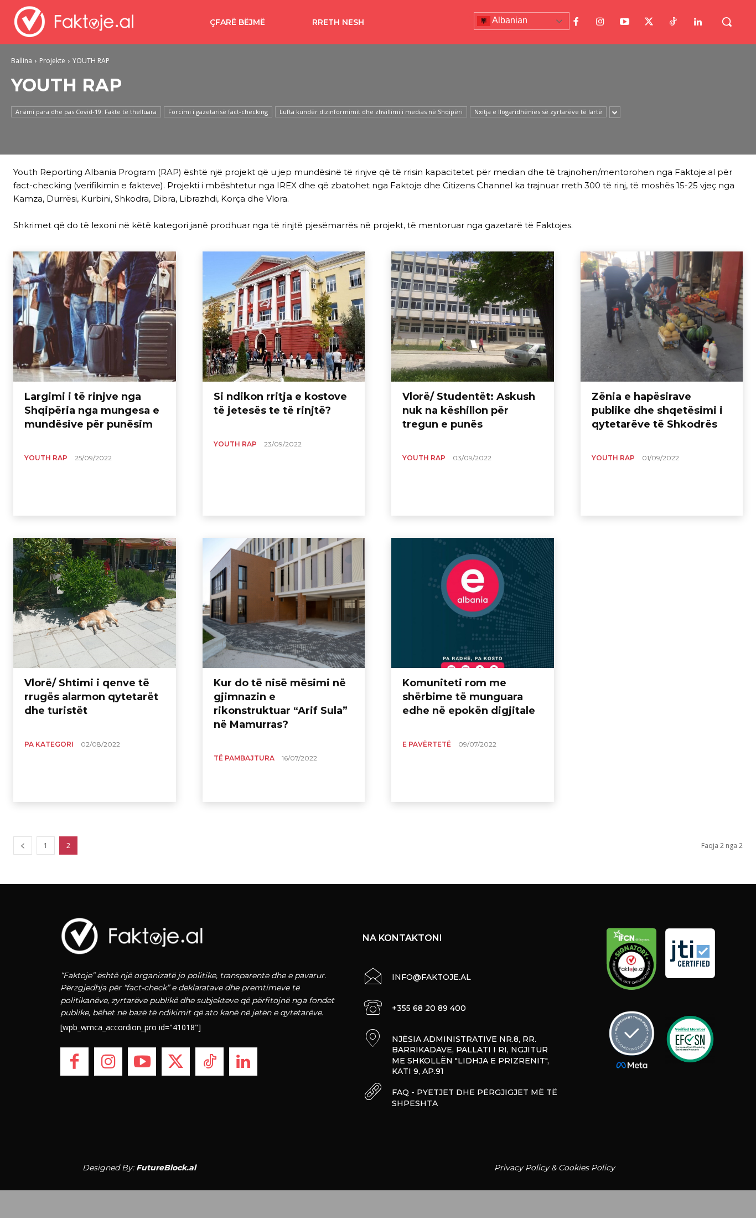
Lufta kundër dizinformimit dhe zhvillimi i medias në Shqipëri (371, 111)
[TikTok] (673, 22)
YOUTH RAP (46, 458)
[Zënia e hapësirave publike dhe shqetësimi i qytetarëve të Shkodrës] (662, 316)
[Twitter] (649, 22)
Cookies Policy (586, 1168)
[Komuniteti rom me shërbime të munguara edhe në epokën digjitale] (472, 603)
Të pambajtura (244, 758)
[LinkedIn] (697, 22)
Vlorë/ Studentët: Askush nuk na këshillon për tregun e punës (468, 410)
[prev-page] (22, 845)
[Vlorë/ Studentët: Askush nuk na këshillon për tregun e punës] (472, 316)
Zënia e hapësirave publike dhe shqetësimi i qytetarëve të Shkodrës (657, 410)
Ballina (21, 60)
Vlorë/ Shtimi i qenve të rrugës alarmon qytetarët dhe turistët (91, 697)
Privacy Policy (521, 1168)
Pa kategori (49, 744)
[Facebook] (576, 22)
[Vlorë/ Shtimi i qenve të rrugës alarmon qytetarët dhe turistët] (94, 603)
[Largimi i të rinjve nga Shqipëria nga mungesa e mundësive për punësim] (94, 316)
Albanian (508, 20)
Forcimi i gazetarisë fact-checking (218, 111)
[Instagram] (600, 22)
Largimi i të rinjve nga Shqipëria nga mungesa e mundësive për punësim (91, 410)
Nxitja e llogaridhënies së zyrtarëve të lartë (538, 111)
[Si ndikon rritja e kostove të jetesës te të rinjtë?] (284, 316)
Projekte (52, 60)
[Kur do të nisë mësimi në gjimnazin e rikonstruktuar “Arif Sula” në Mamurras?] (284, 603)
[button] (727, 22)
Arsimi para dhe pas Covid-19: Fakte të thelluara (86, 111)
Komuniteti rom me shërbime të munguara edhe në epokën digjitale (468, 697)
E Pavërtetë (426, 744)
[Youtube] (624, 22)
